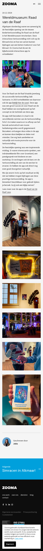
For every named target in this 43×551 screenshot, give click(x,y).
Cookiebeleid (7, 515)
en (34, 4)
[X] (6, 505)
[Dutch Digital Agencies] (6, 524)
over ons (15, 495)
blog (31, 495)
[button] (39, 4)
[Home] (9, 3)
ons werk (5, 495)
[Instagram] (12, 505)
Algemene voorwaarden (11, 512)
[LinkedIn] (9, 505)
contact (5, 497)
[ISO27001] (19, 524)
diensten (24, 495)
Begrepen (10, 544)
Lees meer (19, 538)
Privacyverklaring (30, 512)
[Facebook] (3, 505)
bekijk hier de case (20, 102)
